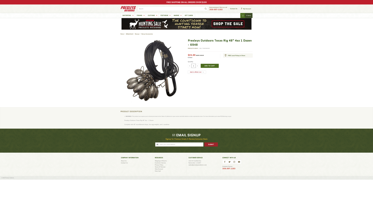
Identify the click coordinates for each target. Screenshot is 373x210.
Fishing (140, 15)
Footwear (164, 15)
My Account (247, 9)
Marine (177, 15)
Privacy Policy (159, 165)
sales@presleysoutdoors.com (198, 165)
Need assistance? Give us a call (218, 9)
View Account (159, 169)
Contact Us (233, 8)
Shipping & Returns (161, 161)
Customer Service (160, 163)
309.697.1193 (228, 168)
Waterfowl (127, 15)
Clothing (151, 15)
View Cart (158, 171)
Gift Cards (189, 15)
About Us (124, 161)
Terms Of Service (160, 167)
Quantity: (190, 61)
